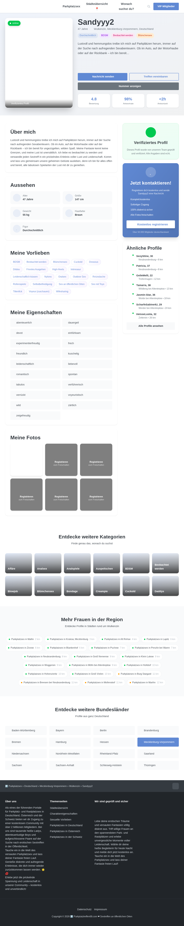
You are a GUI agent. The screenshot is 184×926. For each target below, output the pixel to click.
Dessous (93, 262)
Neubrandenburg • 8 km (151, 259)
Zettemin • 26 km (147, 317)
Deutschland (146, 29)
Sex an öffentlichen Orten (72, 284)
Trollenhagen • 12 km (149, 279)
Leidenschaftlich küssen (25, 276)
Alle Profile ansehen (150, 325)
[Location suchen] (149, 6)
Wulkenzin (100, 29)
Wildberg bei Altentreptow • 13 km (156, 288)
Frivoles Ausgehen (36, 269)
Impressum (100, 909)
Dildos (16, 269)
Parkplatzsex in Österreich (65, 831)
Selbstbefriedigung (42, 284)
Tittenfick (17, 291)
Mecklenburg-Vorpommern (122, 29)
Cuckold (78, 262)
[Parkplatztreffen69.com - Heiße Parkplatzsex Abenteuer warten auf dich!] (28, 6)
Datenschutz (84, 909)
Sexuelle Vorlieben (60, 819)
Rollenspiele (19, 284)
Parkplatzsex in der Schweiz (66, 837)
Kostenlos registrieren (152, 224)
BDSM (16, 262)
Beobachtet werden (36, 262)
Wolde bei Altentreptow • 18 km (154, 298)
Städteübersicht (59, 808)
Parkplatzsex (71, 6)
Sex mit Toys (97, 284)
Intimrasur (76, 269)
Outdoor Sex (79, 276)
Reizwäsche (99, 276)
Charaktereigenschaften (63, 813)
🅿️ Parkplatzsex (13, 786)
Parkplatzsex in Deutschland (66, 825)
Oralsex (62, 276)
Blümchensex (60, 262)
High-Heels (58, 269)
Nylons (48, 276)
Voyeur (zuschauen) (39, 291)
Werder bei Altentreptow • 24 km (155, 308)
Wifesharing (62, 291)
